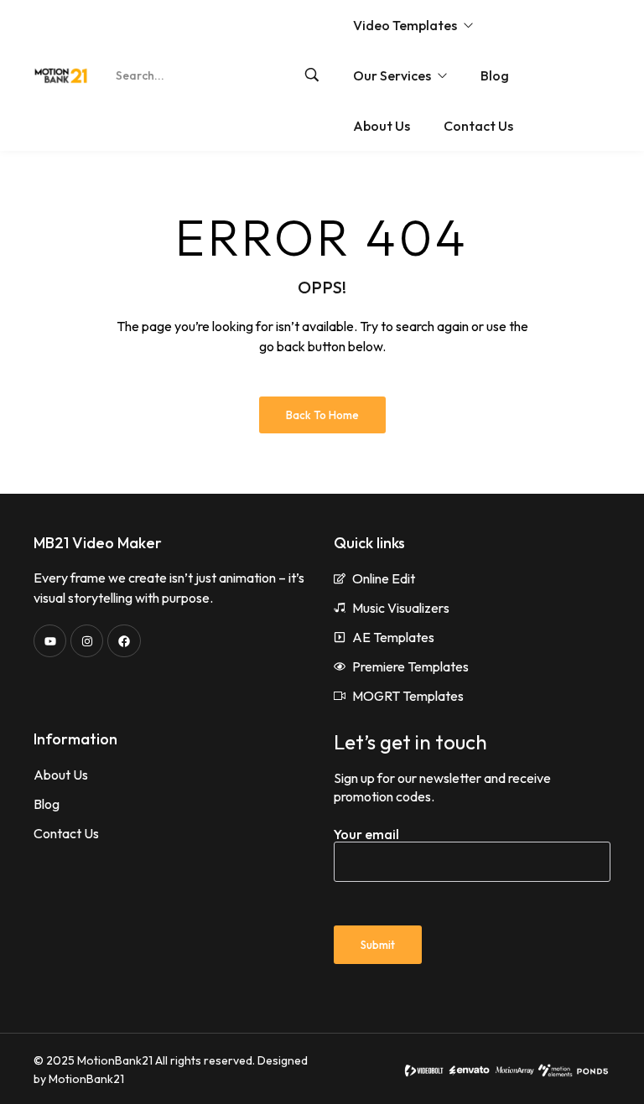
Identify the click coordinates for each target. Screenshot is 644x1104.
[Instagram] (86, 641)
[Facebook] (123, 641)
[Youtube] (50, 641)
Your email (366, 834)
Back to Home (322, 415)
